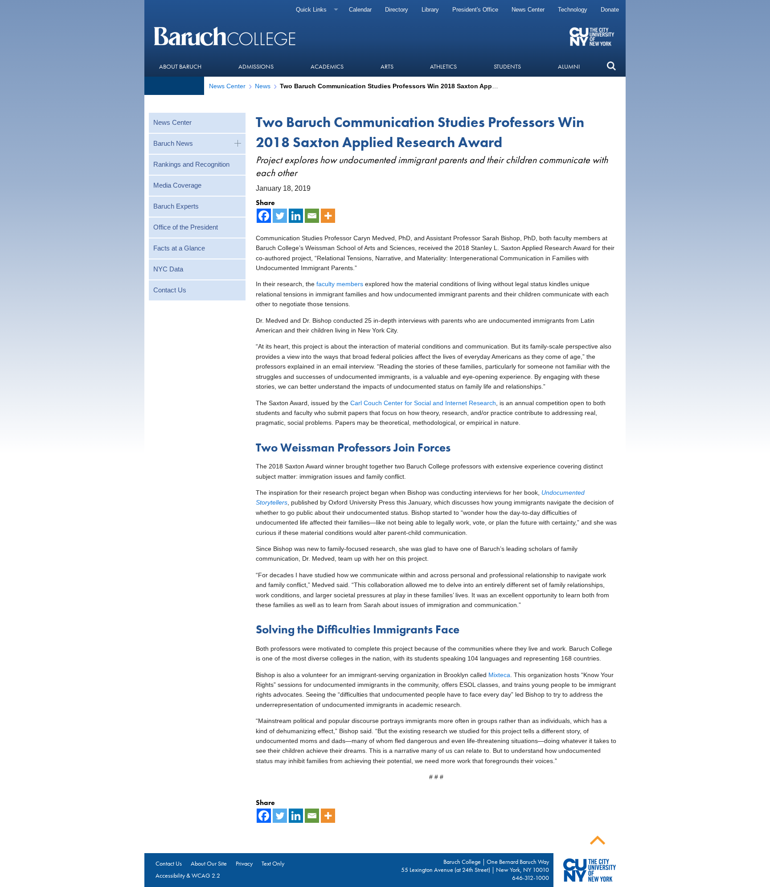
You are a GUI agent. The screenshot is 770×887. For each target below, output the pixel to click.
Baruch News (173, 143)
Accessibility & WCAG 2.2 (188, 875)
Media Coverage (177, 185)
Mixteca (499, 674)
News (262, 86)
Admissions (256, 66)
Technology (572, 9)
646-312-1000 (530, 878)
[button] (611, 66)
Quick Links (311, 9)
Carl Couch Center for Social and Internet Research (423, 403)
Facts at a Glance (179, 248)
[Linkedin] (296, 216)
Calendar (360, 9)
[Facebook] (264, 216)
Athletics (443, 66)
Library (430, 9)
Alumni (569, 66)
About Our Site (209, 863)
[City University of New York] (593, 36)
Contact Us (169, 290)
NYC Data (168, 269)
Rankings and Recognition (191, 164)
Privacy (244, 863)
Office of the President (185, 227)
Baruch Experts (176, 206)
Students (507, 66)
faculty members (339, 283)
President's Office (475, 9)
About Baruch (180, 66)
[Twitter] (280, 216)
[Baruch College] (226, 36)
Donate (610, 9)
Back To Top (598, 840)
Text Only (273, 863)
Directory (396, 9)
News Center (528, 9)
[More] (328, 216)
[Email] (312, 216)
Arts (387, 66)
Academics (327, 66)
